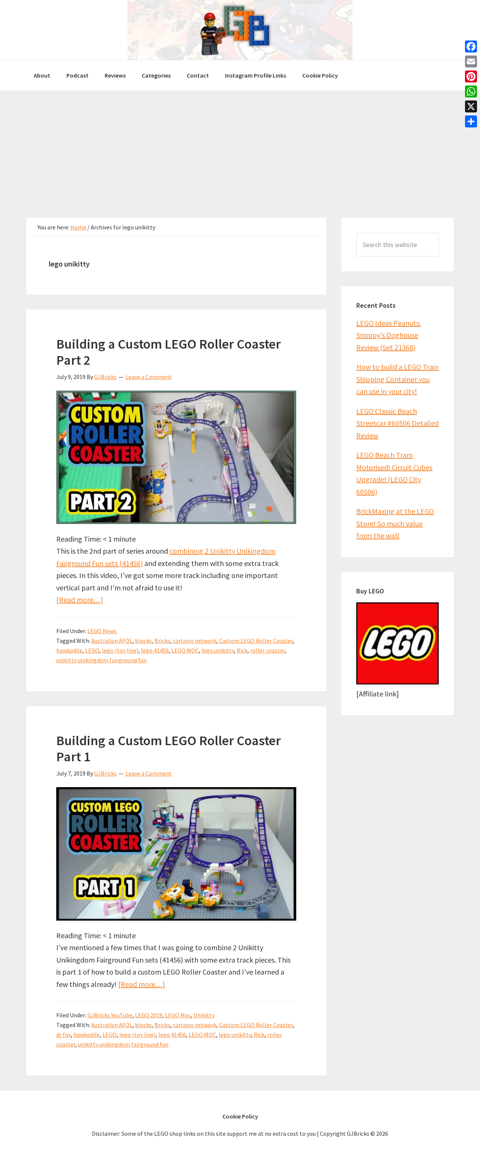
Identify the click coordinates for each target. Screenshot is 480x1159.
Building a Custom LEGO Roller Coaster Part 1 (168, 748)
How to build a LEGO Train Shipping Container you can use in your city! (397, 379)
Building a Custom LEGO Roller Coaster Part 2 (168, 351)
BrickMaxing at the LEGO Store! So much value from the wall (395, 523)
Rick (242, 650)
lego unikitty (217, 650)
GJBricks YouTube (109, 1015)
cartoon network (194, 640)
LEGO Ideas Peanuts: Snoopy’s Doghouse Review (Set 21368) (388, 335)
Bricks (162, 640)
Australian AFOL (111, 640)
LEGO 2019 (148, 1015)
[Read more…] (79, 599)
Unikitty (204, 1015)
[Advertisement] (240, 146)
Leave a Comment (149, 376)
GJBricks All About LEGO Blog (240, 30)
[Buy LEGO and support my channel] (397, 681)
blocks (143, 640)
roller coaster (267, 650)
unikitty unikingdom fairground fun (101, 660)
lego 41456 (155, 650)
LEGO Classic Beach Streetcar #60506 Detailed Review (397, 423)
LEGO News (102, 631)
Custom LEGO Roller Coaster (256, 640)
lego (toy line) (120, 650)
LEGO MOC (185, 650)
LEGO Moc (178, 1015)
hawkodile (69, 650)
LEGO (92, 650)
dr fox (63, 1034)
